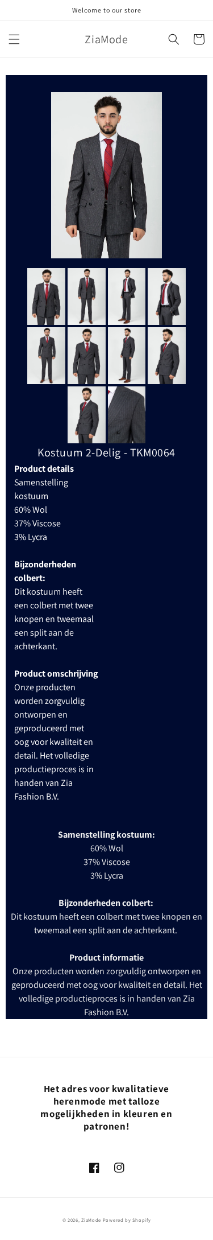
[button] (14, 39)
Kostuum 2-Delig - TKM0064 (106, 452)
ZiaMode (91, 1220)
